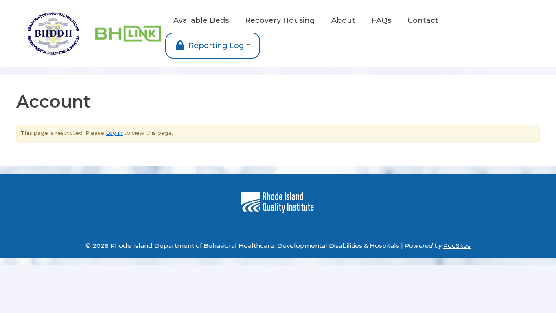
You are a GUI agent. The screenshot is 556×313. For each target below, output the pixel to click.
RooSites (457, 245)
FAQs (381, 20)
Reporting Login (218, 45)
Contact (422, 20)
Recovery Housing (280, 20)
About (343, 20)
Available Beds (201, 20)
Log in (114, 133)
